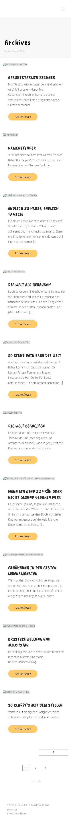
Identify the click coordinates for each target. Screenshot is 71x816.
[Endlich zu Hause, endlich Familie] (35, 195)
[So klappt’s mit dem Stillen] (35, 692)
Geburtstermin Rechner (31, 77)
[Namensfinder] (35, 134)
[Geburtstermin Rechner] (35, 64)
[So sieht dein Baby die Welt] (35, 342)
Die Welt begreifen (26, 426)
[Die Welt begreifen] (35, 412)
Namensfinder (22, 148)
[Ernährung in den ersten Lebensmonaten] (35, 554)
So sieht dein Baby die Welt (34, 355)
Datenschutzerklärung (17, 813)
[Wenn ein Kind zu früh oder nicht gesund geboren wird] (35, 478)
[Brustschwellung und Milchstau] (35, 625)
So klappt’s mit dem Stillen (35, 705)
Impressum (12, 810)
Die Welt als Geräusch (29, 284)
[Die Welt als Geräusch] (35, 271)
